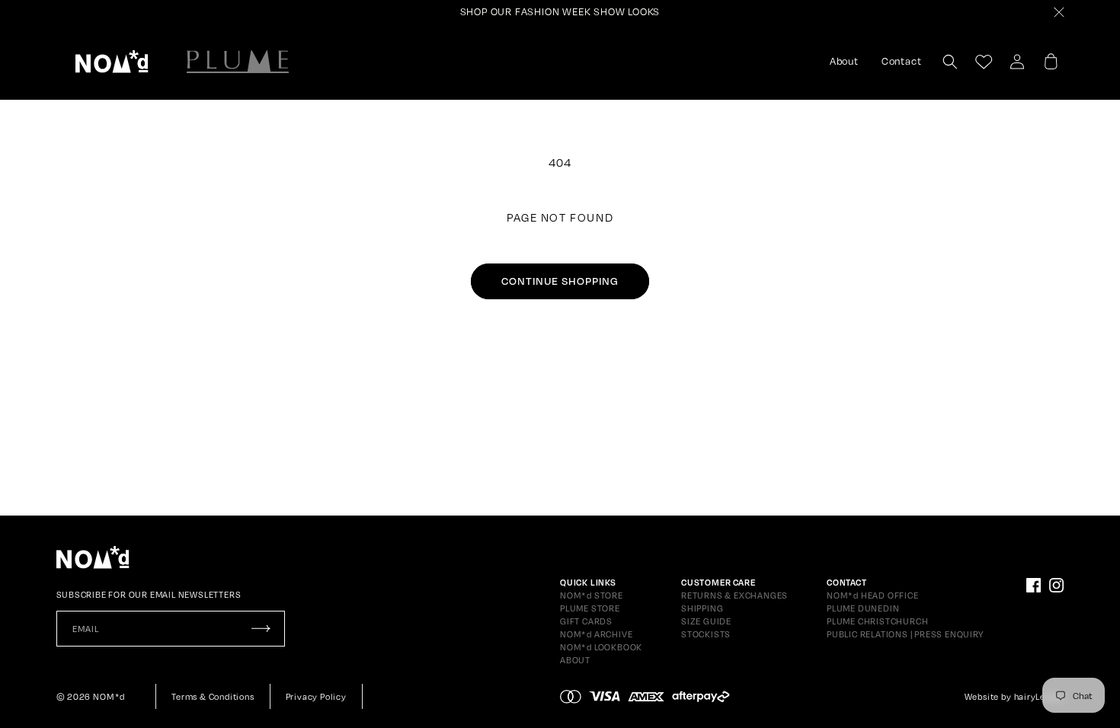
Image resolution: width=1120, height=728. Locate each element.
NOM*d (109, 696)
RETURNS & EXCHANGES (734, 595)
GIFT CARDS (586, 621)
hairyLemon (1039, 696)
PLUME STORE (590, 608)
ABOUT (575, 660)
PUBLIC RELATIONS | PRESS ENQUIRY (905, 634)
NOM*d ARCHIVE (596, 634)
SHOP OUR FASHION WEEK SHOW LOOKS (560, 11)
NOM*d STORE (591, 595)
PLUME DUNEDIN (863, 608)
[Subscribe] (261, 629)
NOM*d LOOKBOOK (601, 647)
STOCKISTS (706, 634)
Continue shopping (560, 280)
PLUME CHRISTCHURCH (877, 621)
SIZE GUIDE (706, 621)
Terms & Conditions (212, 696)
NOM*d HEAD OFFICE (873, 595)
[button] (112, 62)
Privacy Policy (316, 696)
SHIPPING (702, 608)
